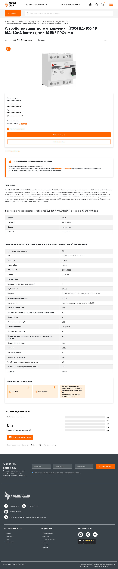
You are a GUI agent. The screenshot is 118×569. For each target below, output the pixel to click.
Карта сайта (10, 542)
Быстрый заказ (59, 142)
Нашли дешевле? (16, 116)
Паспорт (15, 391)
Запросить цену (59, 135)
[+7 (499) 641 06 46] (30, 506)
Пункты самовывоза (49, 539)
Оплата (45, 542)
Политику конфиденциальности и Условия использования (61, 473)
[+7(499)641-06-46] (36, 4)
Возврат (45, 547)
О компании (9, 536)
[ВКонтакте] (95, 533)
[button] (105, 466)
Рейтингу (34, 445)
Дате (24, 445)
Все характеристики (12, 151)
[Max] (80, 534)
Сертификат (43, 391)
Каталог (14, 13)
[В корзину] (102, 4)
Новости (8, 539)
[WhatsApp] (88, 533)
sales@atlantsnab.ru (72, 4)
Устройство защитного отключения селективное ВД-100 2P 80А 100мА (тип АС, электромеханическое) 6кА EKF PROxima (72, 391)
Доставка (46, 536)
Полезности (48, 445)
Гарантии (46, 545)
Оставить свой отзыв (21, 437)
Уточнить (23, 123)
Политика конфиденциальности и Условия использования (104, 565)
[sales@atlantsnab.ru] (13, 512)
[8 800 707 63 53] (11, 506)
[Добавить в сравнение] (105, 40)
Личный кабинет (48, 533)
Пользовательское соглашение (86, 565)
